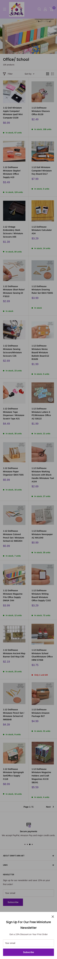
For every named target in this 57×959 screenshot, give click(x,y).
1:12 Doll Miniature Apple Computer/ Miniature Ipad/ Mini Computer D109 (13, 112)
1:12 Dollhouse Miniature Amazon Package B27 (40, 712)
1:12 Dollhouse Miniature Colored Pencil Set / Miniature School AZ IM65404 (13, 536)
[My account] (45, 9)
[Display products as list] (52, 73)
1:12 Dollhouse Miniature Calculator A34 (42, 230)
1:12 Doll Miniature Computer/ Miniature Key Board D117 (42, 170)
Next (48, 807)
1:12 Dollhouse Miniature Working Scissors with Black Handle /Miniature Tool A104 (43, 475)
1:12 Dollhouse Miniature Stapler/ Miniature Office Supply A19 (12, 172)
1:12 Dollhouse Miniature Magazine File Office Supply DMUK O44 (12, 595)
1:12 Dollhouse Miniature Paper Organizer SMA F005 (13, 471)
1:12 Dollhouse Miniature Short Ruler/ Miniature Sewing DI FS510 (14, 291)
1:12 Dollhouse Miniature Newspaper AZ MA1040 (42, 534)
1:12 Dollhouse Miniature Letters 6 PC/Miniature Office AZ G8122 (41, 413)
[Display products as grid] (47, 73)
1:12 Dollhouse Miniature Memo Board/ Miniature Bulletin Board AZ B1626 (40, 352)
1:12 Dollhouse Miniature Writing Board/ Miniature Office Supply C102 (41, 595)
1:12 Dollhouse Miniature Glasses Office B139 (41, 111)
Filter (10, 74)
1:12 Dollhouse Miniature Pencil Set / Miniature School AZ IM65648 (13, 714)
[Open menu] (4, 9)
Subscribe (28, 952)
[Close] (53, 916)
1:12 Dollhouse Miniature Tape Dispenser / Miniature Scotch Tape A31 (13, 413)
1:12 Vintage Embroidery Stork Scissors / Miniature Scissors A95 (13, 232)
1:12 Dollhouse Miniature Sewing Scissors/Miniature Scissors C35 (12, 350)
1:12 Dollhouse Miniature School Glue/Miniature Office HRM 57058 (42, 655)
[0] (51, 9)
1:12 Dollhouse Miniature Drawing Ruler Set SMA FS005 (42, 289)
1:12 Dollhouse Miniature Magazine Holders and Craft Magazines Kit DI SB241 (41, 776)
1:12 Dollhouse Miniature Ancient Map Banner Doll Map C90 (14, 653)
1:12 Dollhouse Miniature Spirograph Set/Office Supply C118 (13, 774)
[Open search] (39, 9)
